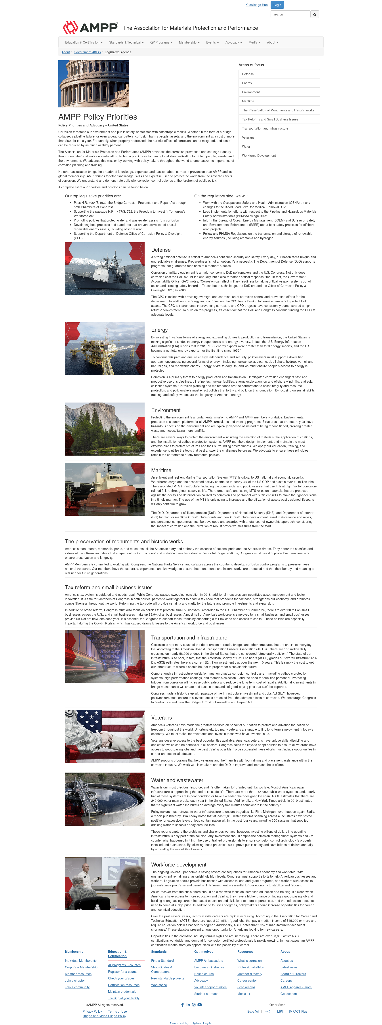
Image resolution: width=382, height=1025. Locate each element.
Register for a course (123, 971)
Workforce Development (259, 155)
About (271, 42)
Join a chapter (75, 980)
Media (253, 42)
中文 (268, 1011)
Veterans (248, 137)
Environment (251, 92)
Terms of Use (117, 1011)
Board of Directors (293, 974)
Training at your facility (123, 998)
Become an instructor (209, 967)
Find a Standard (162, 960)
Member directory (249, 974)
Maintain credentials (122, 991)
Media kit (243, 993)
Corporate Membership (81, 967)
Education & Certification (82, 42)
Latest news (289, 967)
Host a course (204, 974)
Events (211, 42)
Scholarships (246, 987)
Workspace (159, 985)
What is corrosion (249, 960)
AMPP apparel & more (296, 987)
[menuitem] (258, 4)
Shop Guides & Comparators (161, 969)
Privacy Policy (92, 1011)
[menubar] (258, 4)
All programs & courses (124, 965)
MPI (280, 1011)
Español (253, 1011)
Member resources (78, 974)
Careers (286, 980)
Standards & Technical (125, 42)
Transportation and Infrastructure (265, 128)
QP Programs (160, 42)
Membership (188, 42)
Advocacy (232, 42)
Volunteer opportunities (210, 987)
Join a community (77, 987)
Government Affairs (87, 52)
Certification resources (123, 985)
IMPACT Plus (298, 1011)
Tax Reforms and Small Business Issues (270, 119)
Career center (247, 980)
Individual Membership (81, 960)
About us (287, 960)
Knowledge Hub (257, 4)
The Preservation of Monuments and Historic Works (278, 110)
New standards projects (167, 978)
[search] (314, 14)
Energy (247, 83)
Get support (289, 993)
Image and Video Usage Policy (104, 1016)
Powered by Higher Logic (191, 1023)
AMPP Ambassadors (208, 960)
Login (277, 5)
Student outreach (206, 993)
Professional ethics (250, 967)
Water (246, 146)
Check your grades (121, 978)
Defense (248, 74)
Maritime (248, 101)
